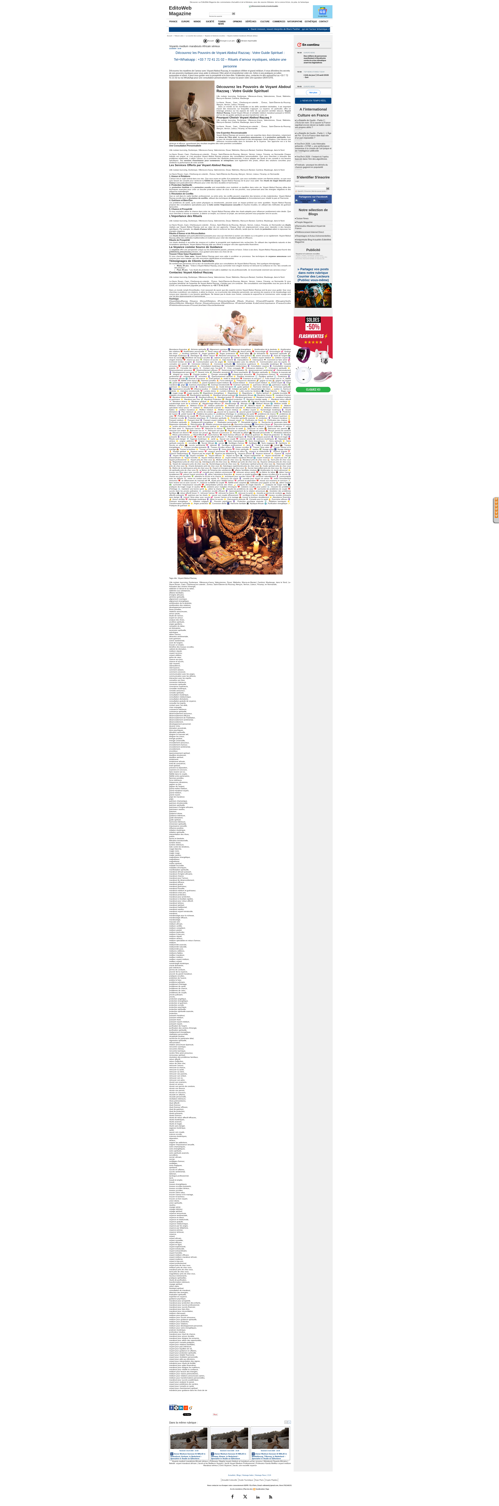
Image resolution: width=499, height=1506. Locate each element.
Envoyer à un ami (227, 41)
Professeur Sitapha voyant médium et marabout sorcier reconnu (235, 1461)
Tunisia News (222, 22)
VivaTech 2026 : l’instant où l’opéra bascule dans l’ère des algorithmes (312, 158)
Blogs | (239, 1475)
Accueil (169, 36)
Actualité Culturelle (230, 1480)
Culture (265, 21)
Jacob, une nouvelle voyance (245, 1465)
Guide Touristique (246, 1480)
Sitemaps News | (261, 1475)
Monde (197, 21)
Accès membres (236, 1489)
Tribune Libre (178, 36)
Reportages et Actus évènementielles (313, 236)
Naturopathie (294, 21)
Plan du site (248, 1489)
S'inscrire (307, 191)
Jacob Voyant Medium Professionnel (239, 1463)
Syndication (260, 1489)
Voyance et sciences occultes (308, 254)
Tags (267, 1489)
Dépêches (250, 21)
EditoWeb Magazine (180, 10)
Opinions (237, 21)
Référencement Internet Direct (310, 232)
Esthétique (311, 21)
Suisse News (302, 218)
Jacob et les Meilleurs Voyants (210, 1463)
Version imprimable (249, 41)
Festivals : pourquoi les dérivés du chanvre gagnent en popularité (311, 166)
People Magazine (304, 222)
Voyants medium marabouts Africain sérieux (242, 36)
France (173, 21)
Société (210, 21)
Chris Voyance (225, 1465)
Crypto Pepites (271, 1480)
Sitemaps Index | (248, 1475)
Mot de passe (299, 186)
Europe (185, 21)
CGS (269, 1475)
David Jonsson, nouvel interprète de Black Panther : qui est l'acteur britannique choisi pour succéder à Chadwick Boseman (170, 29)
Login (297, 181)
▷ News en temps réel (313, 101)
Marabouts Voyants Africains (275, 1461)
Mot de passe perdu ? (319, 191)
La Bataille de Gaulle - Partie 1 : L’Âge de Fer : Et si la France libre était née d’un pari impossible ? (313, 135)
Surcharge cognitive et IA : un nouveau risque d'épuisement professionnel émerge (273, 29)
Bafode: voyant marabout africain (182, 1463)
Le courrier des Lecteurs (194, 36)
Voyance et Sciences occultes (215, 36)
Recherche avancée (215, 16)
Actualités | (232, 1475)
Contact (323, 21)
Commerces (279, 21)
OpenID (300, 191)
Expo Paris (259, 1480)
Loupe (496, 520)
